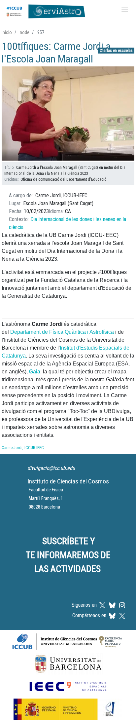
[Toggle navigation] (125, 10)
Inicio (7, 32)
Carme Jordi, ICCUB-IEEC (23, 447)
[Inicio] (44, 11)
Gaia (34, 371)
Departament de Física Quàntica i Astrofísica (62, 332)
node (24, 32)
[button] (68, 114)
